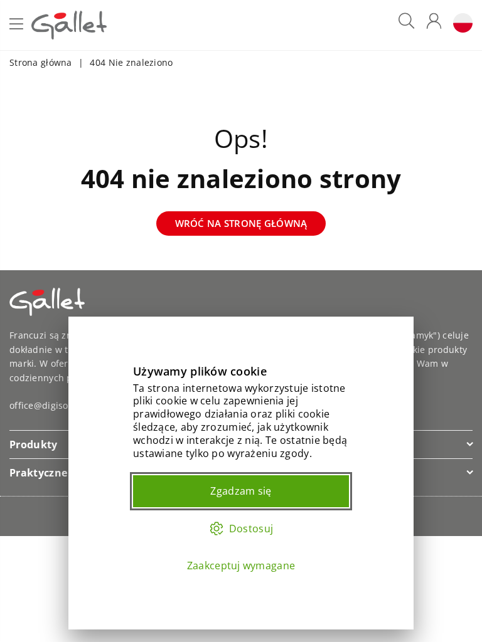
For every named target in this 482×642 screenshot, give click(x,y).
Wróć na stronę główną (241, 223)
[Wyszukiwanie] (406, 25)
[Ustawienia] (460, 25)
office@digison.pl (47, 405)
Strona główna (40, 62)
